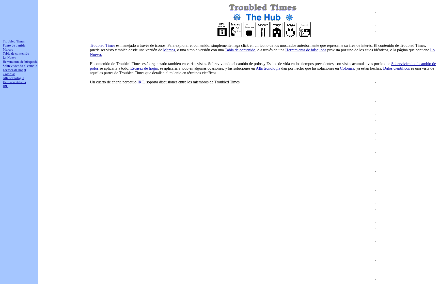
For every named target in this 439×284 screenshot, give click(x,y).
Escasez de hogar (144, 68)
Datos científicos (396, 68)
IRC (140, 82)
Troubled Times (102, 45)
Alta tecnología (268, 68)
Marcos (169, 50)
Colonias (347, 68)
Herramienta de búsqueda (305, 50)
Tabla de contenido (240, 50)
